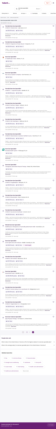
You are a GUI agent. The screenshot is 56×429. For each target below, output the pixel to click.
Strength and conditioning (12, 362)
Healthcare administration (12, 371)
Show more (7, 35)
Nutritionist (27, 362)
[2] (33, 332)
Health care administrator (36, 366)
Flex (6, 358)
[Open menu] (53, 3)
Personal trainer (31, 358)
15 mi (37, 9)
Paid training (21, 366)
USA (8, 17)
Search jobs (3, 17)
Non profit (38, 362)
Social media (8, 366)
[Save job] (53, 26)
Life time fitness (17, 358)
